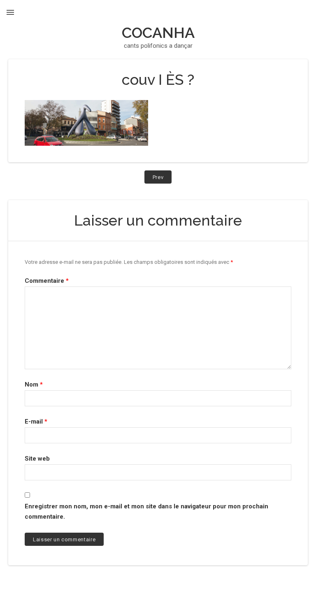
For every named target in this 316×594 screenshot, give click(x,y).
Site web (37, 458)
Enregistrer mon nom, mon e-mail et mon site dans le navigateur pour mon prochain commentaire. (146, 512)
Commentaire (47, 280)
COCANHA (158, 32)
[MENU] (10, 12)
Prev (162, 179)
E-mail (36, 421)
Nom (34, 384)
